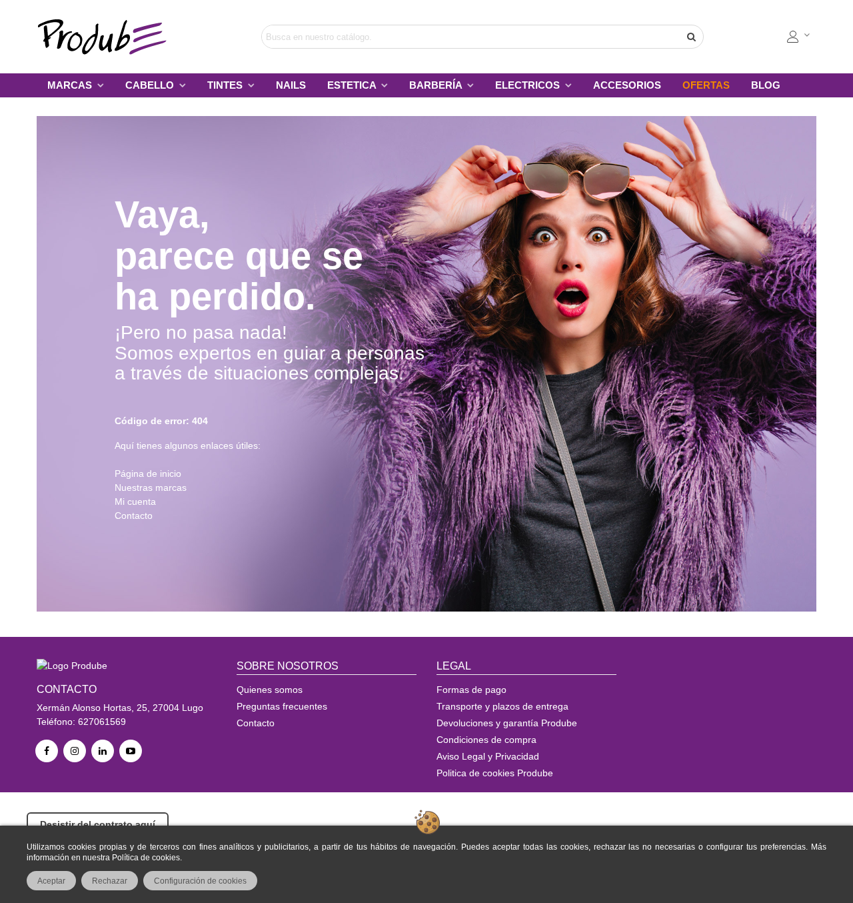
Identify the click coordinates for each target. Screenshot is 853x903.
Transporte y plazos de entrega (502, 706)
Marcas (71, 85)
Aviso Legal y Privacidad (487, 756)
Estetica (353, 85)
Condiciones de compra (486, 739)
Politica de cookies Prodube (494, 773)
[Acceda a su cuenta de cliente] (799, 37)
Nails (291, 85)
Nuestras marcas (151, 487)
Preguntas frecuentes (282, 706)
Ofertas (706, 85)
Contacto (134, 515)
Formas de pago (471, 689)
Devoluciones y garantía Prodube (506, 723)
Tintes (226, 85)
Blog (765, 85)
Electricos (528, 85)
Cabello (151, 85)
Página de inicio (148, 473)
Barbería (436, 85)
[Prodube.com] (110, 36)
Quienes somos (270, 689)
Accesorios (627, 85)
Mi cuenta (135, 501)
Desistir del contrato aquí (97, 824)
